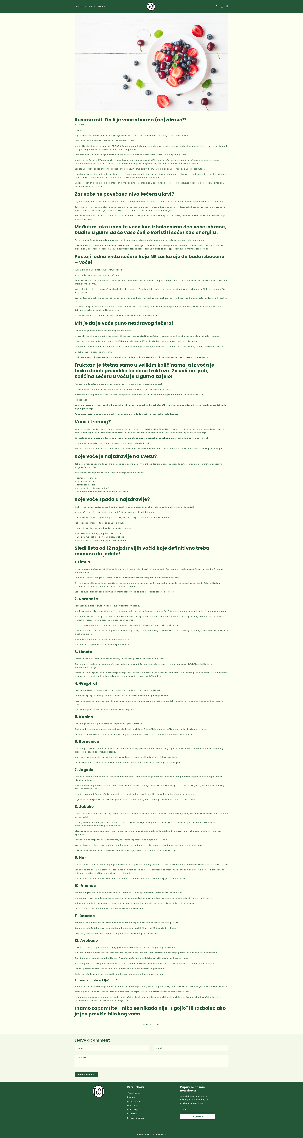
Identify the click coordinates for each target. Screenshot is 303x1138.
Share (80, 130)
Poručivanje (132, 1109)
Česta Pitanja (133, 1093)
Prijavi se (198, 1116)
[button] (216, 6)
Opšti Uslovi (132, 1105)
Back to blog (153, 1024)
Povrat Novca (133, 1101)
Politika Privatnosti (135, 1118)
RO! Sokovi (147, 1134)
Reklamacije (133, 1114)
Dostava (131, 1097)
